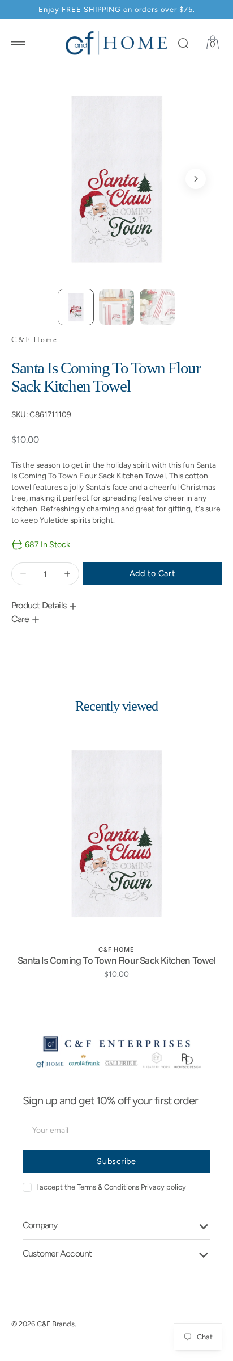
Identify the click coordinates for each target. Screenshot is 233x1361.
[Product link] (116, 833)
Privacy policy (163, 1187)
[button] (18, 43)
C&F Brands (56, 1324)
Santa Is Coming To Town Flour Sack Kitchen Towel (116, 960)
